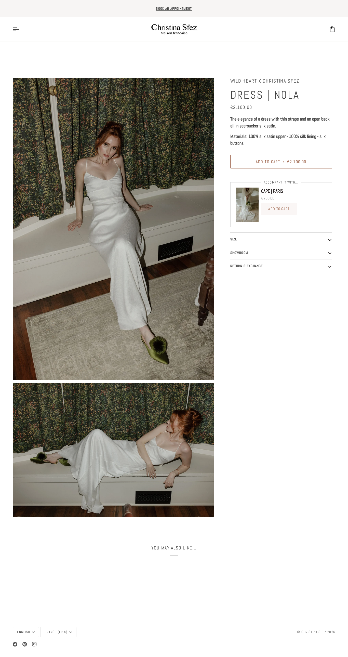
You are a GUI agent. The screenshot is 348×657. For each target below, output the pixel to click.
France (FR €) (56, 632)
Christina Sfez (313, 632)
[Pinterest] (24, 644)
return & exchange (246, 266)
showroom (239, 253)
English (23, 632)
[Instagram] (34, 644)
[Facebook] (15, 644)
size (233, 239)
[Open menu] (20, 29)
